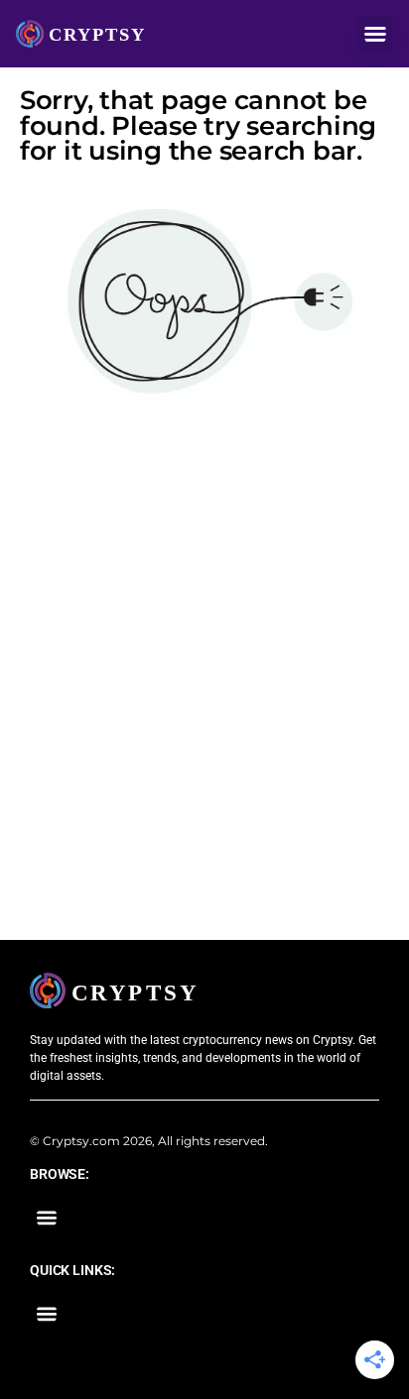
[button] (375, 34)
